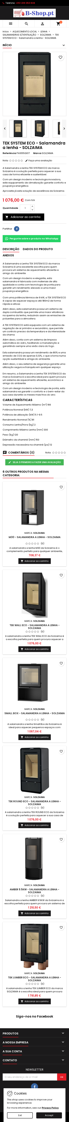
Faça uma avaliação (40, 160)
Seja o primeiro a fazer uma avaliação (36, 462)
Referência (9, 153)
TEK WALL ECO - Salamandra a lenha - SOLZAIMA (35, 626)
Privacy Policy (50, 1107)
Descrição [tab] (11, 249)
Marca (37, 153)
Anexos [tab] (8, 255)
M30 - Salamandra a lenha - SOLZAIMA (35, 537)
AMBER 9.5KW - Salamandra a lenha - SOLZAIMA (34, 891)
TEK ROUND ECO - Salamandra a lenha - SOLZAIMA (34, 803)
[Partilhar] (16, 229)
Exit (20, 1115)
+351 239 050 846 (25, 2)
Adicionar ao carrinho (23, 217)
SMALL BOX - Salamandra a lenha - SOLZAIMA (34, 713)
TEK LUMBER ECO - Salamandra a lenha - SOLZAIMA (34, 979)
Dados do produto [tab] (38, 249)
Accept (49, 1115)
